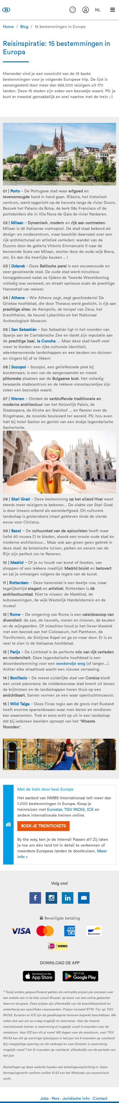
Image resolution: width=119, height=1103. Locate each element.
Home (8, 27)
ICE (90, 810)
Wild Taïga (19, 704)
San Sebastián (24, 330)
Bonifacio (18, 678)
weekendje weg (70, 664)
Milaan (17, 223)
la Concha (46, 341)
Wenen (17, 399)
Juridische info (76, 1099)
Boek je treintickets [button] (43, 826)
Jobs (44, 1099)
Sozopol (18, 367)
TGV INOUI (74, 810)
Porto (15, 191)
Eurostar (54, 810)
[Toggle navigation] (112, 10)
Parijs (15, 652)
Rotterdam (19, 583)
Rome (15, 615)
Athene (18, 298)
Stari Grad (20, 499)
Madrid (16, 563)
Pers (56, 1099)
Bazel (16, 531)
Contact (100, 1099)
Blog (24, 27)
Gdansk (18, 266)
